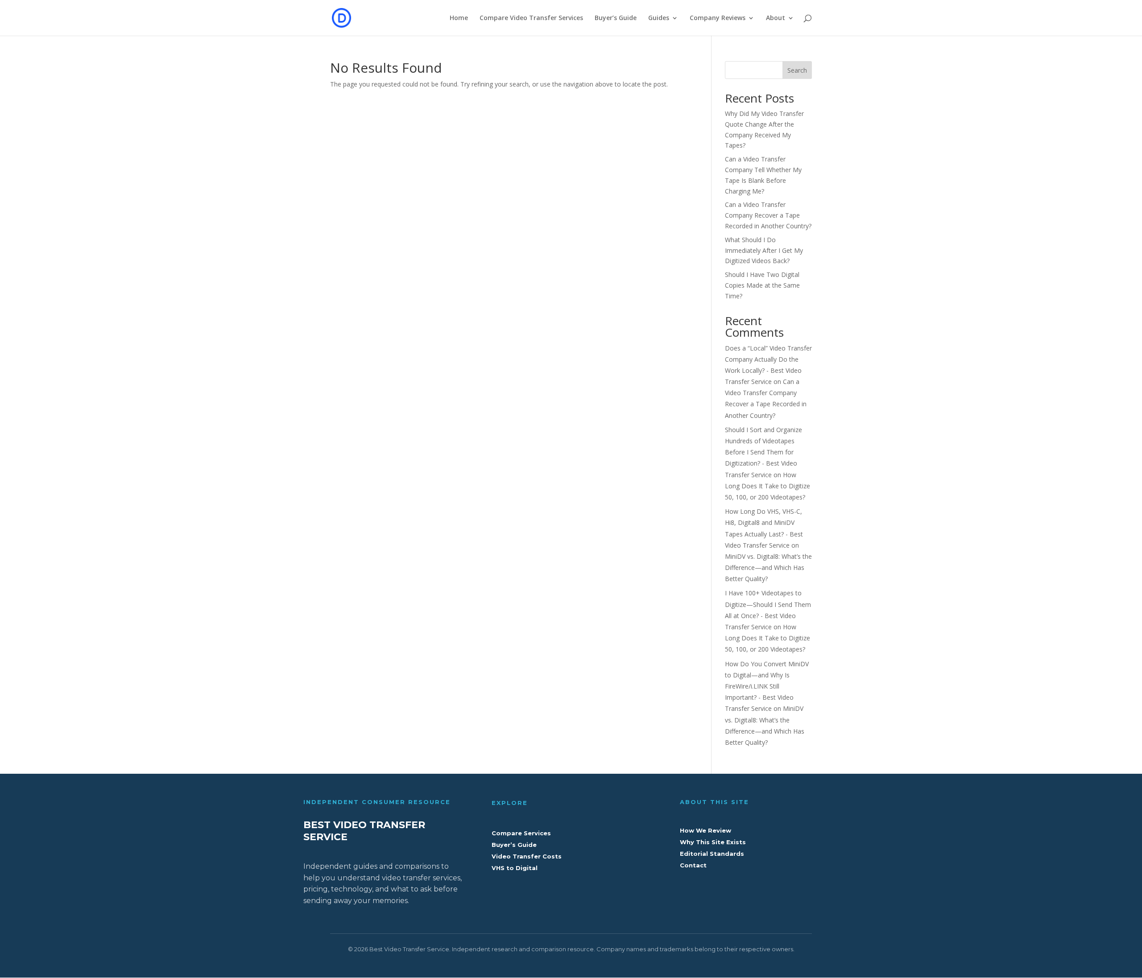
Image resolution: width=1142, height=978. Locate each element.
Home (459, 18)
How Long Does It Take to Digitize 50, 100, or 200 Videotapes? (767, 485)
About (775, 18)
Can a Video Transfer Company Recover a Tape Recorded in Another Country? (768, 215)
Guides (658, 18)
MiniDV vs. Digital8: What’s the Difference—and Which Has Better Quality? (768, 567)
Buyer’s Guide (616, 18)
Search (797, 70)
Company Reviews (717, 18)
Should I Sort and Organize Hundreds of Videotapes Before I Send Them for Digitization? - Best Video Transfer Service (763, 452)
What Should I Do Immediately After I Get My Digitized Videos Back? (764, 250)
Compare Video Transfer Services (531, 18)
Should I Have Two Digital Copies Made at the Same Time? (762, 285)
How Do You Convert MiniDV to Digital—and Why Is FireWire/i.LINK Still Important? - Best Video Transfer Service (767, 686)
